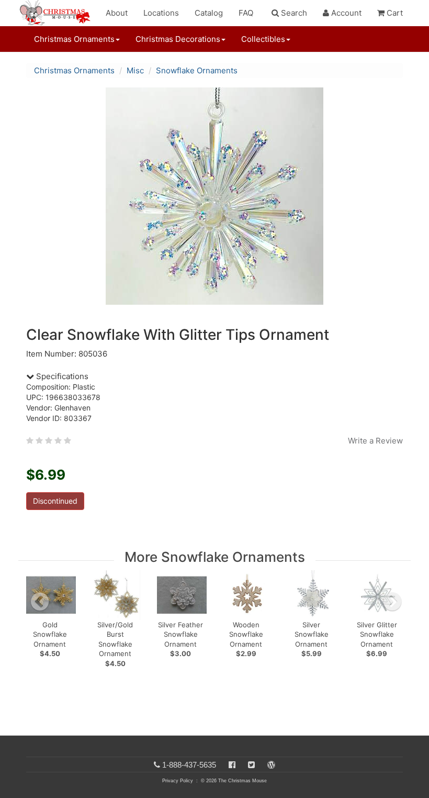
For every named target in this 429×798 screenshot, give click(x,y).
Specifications (61, 376)
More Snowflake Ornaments (215, 557)
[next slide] (392, 601)
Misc (135, 70)
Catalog (209, 13)
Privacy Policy (177, 780)
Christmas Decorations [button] (178, 39)
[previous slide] (39, 601)
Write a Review (375, 441)
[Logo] (58, 13)
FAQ (246, 13)
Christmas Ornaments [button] (74, 39)
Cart (394, 13)
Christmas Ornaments (74, 70)
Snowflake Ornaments (197, 70)
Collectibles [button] (263, 39)
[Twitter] (251, 764)
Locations (161, 13)
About (117, 13)
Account (345, 13)
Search (293, 13)
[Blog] (271, 764)
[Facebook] (232, 764)
